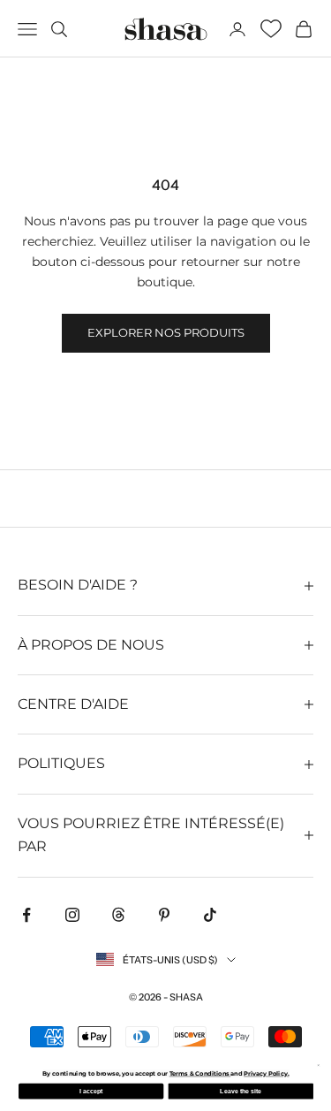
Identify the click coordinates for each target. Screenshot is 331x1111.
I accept (90, 1091)
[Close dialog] (318, 1065)
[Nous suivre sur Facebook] (26, 915)
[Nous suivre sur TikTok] (210, 915)
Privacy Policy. (266, 1073)
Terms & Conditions (199, 1073)
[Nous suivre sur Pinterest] (164, 915)
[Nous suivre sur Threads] (118, 915)
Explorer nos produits (165, 332)
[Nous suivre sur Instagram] (72, 915)
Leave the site (240, 1091)
